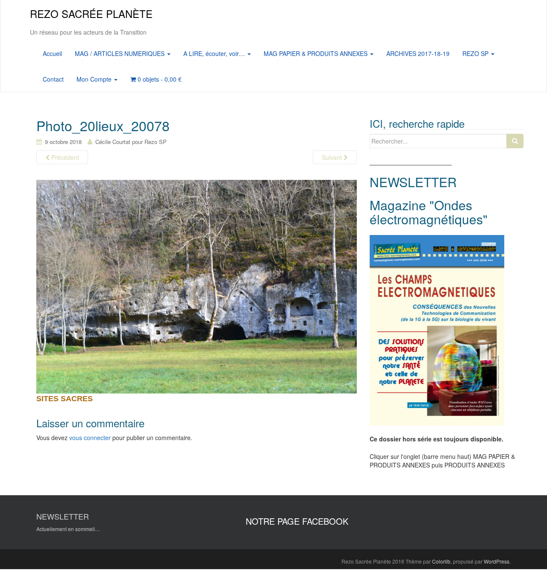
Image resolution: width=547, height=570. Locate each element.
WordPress (496, 561)
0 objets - (159, 79)
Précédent (64, 157)
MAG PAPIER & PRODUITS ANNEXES (316, 53)
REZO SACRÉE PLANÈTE (91, 13)
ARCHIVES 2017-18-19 (418, 53)
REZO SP (476, 53)
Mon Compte (94, 79)
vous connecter (90, 437)
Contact (53, 79)
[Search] (514, 141)
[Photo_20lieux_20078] (196, 286)
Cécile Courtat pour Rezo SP (131, 142)
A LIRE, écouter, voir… (215, 53)
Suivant (333, 157)
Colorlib (441, 561)
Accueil (52, 53)
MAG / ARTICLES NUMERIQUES (120, 53)
